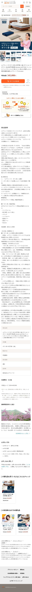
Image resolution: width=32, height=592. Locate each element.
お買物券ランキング (22, 553)
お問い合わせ (25, 577)
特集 (22, 11)
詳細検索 (28, 6)
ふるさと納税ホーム (5, 540)
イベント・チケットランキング (8, 553)
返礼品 (3, 11)
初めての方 (29, 11)
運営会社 (22, 569)
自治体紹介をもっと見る (22, 433)
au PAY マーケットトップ (16, 580)
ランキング (10, 11)
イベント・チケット (17, 540)
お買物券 (3, 542)
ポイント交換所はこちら (17, 115)
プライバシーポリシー (13, 569)
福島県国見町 (7, 15)
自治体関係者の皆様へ (13, 573)
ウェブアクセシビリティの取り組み (11, 577)
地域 (16, 11)
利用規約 (22, 573)
